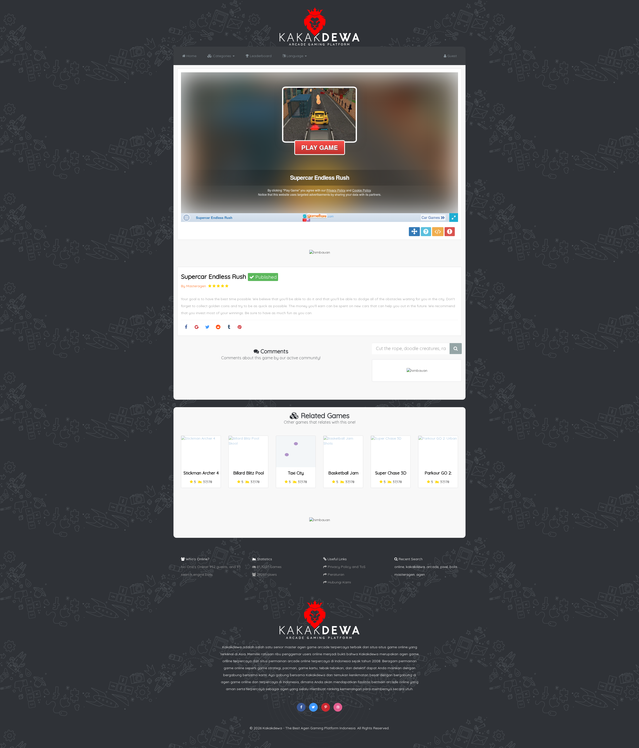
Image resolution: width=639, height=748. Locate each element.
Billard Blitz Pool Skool (248, 475)
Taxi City (296, 472)
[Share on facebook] (185, 327)
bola (453, 566)
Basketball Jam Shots (343, 475)
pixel (444, 566)
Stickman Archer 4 (201, 472)
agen (420, 574)
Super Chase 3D (390, 472)
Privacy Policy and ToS (346, 566)
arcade (433, 566)
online (399, 566)
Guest (451, 56)
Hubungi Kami (339, 582)
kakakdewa (415, 566)
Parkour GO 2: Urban (438, 475)
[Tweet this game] (207, 327)
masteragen (404, 574)
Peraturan (335, 574)
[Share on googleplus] (196, 327)
